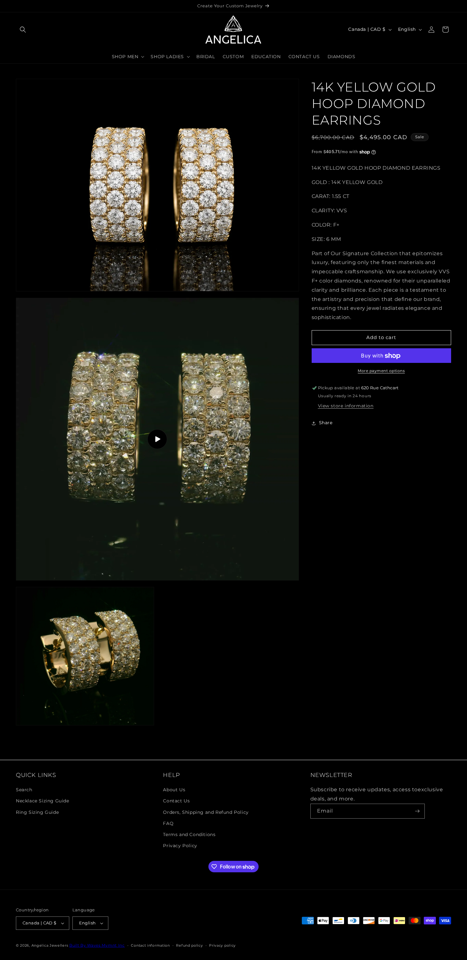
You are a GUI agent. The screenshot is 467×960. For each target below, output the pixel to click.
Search (24, 790)
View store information (346, 406)
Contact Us (176, 801)
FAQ (168, 823)
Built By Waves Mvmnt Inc (97, 945)
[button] (23, 30)
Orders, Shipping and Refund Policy (205, 812)
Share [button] (326, 423)
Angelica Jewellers (49, 945)
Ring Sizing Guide (37, 812)
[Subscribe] (417, 811)
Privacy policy (222, 945)
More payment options (381, 371)
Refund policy (189, 945)
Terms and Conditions (189, 834)
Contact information (150, 945)
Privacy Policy (180, 845)
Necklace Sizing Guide (42, 801)
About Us (174, 790)
